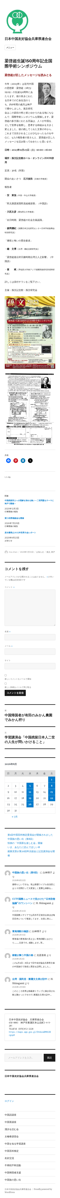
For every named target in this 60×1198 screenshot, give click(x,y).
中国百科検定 (12, 1151)
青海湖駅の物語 (20, 931)
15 (51, 791)
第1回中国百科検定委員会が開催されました (30, 834)
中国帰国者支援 (13, 1172)
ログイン (9, 1100)
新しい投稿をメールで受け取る (18, 687)
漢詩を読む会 (12, 1129)
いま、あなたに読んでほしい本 (24, 847)
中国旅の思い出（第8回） (21, 838)
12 (30, 791)
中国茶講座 (10, 1122)
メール (9, 646)
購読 (49, 1057)
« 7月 (15, 816)
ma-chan (13, 552)
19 (30, 798)
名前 (7, 631)
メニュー (10, 47)
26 (29, 804)
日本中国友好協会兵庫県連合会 (28, 39)
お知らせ (40, 552)
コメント (10, 587)
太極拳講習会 (12, 1136)
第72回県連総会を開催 (14, 518)
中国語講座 (10, 1114)
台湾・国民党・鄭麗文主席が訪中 (29, 978)
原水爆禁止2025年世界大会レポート (20, 532)
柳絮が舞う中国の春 (22, 955)
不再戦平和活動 (13, 1165)
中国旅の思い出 (13, 1179)
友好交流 (9, 1158)
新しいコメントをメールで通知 (18, 679)
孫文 (48, 552)
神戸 (53, 552)
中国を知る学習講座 (15, 1143)
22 (51, 798)
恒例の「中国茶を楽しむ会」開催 (25, 843)
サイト (8, 660)
